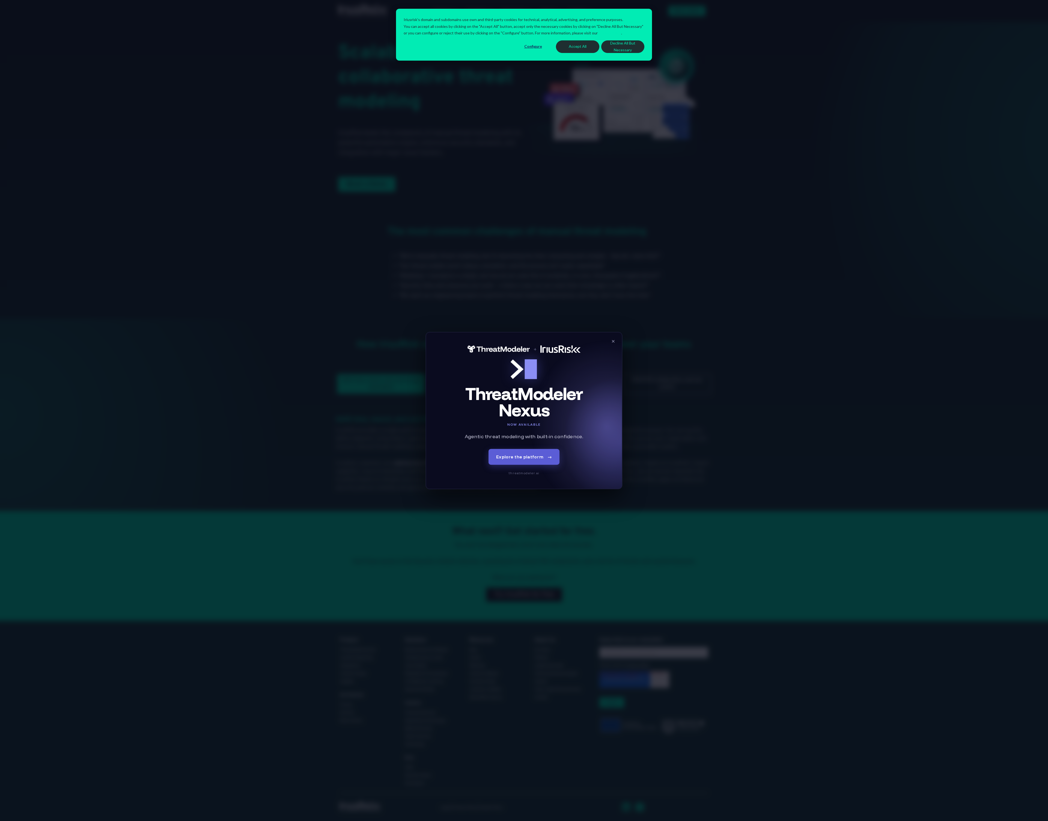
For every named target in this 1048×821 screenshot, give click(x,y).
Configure (533, 46)
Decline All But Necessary (622, 46)
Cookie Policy (610, 33)
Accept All (577, 46)
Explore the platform (524, 457)
